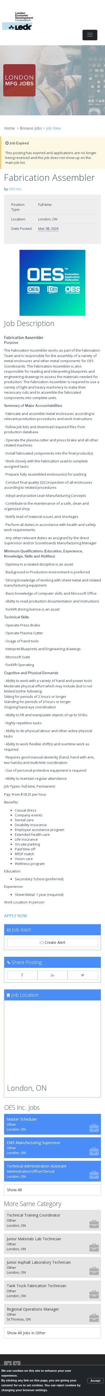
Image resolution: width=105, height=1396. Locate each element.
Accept (95, 1380)
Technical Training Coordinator (33, 1220)
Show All (14, 1189)
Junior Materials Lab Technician (34, 1244)
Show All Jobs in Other (26, 1332)
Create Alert (54, 942)
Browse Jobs (31, 128)
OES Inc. (15, 188)
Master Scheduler (22, 1124)
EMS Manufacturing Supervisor (33, 1147)
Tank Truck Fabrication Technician (36, 1290)
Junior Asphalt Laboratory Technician (39, 1267)
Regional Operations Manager (33, 1314)
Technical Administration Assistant (36, 1171)
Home (9, 128)
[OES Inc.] (52, 283)
